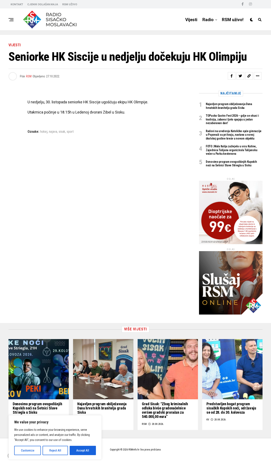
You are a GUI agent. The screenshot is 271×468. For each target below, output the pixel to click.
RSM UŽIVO (69, 4)
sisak (62, 131)
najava (53, 131)
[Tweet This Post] (240, 76)
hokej (43, 131)
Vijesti (191, 19)
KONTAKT (17, 4)
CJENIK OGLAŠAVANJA (42, 4)
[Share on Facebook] (231, 76)
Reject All (55, 450)
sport (70, 131)
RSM (29, 76)
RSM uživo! (232, 19)
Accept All (82, 450)
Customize (27, 450)
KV (207, 419)
